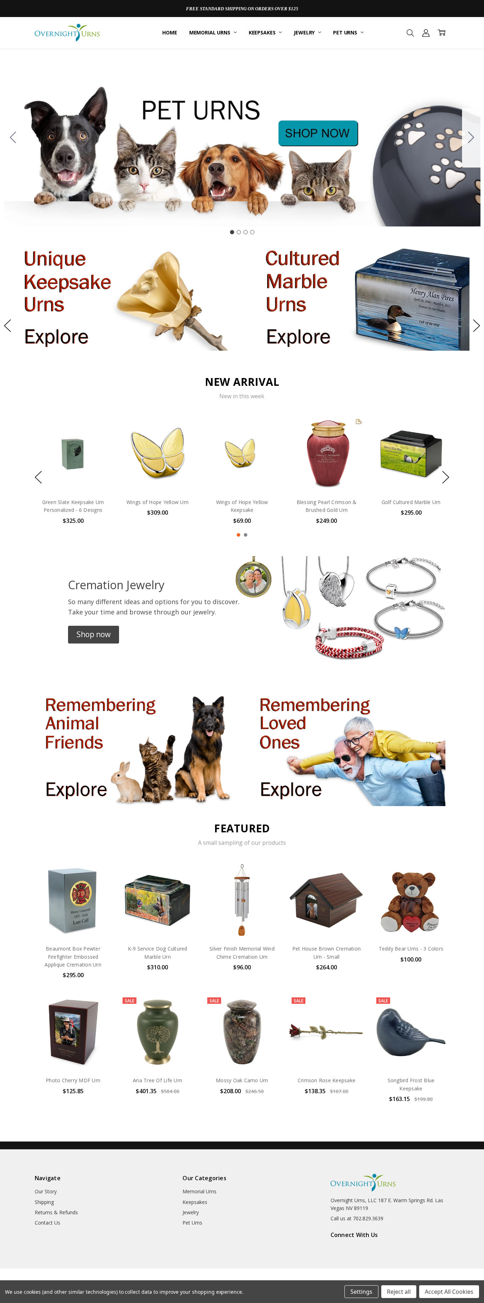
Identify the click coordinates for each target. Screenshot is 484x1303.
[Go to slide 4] (13, 138)
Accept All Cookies (449, 1292)
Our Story (46, 1191)
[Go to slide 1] (232, 232)
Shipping (44, 1202)
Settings (361, 1292)
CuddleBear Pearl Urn (73, 502)
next (476, 326)
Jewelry (305, 32)
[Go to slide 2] (471, 138)
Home (169, 32)
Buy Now (411, 1055)
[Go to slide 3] (245, 232)
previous (7, 326)
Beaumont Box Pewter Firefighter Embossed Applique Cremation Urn (73, 956)
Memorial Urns (210, 32)
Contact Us (47, 1222)
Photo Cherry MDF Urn (73, 1080)
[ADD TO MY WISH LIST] (98, 439)
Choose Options (73, 477)
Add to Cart (411, 1040)
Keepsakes (263, 32)
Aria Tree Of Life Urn (157, 1080)
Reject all (399, 1292)
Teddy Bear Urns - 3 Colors (411, 948)
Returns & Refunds (56, 1212)
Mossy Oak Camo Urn (242, 1080)
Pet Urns (346, 32)
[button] (121, 297)
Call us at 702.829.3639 (357, 1218)
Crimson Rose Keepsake (326, 1080)
